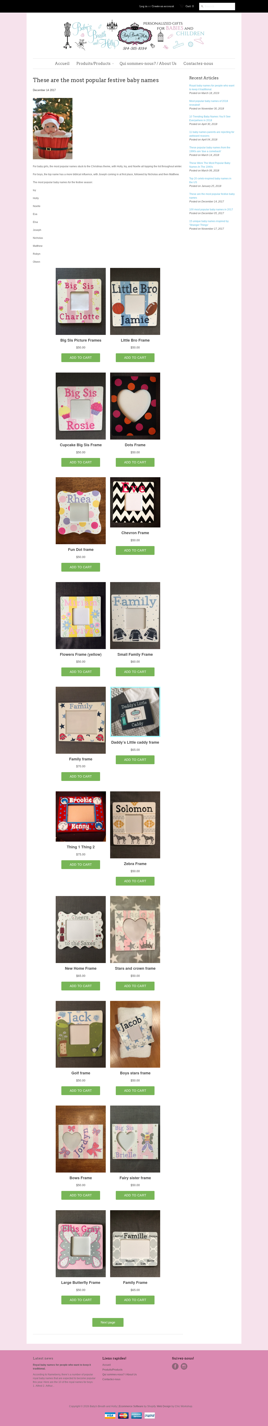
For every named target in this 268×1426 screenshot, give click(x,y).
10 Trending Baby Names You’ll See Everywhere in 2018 (210, 118)
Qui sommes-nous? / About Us (119, 1374)
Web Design (164, 1406)
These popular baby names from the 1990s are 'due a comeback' (209, 149)
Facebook (175, 1366)
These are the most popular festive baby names (212, 196)
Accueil (106, 1364)
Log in (143, 6)
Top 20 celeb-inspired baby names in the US (210, 180)
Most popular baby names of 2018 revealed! (208, 103)
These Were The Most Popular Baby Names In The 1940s (209, 165)
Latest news (43, 1358)
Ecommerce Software (131, 1406)
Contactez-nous (111, 1379)
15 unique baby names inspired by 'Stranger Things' (209, 223)
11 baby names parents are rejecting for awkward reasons (211, 134)
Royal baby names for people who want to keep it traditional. (211, 87)
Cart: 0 (190, 6)
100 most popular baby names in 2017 (211, 209)
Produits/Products (112, 1369)
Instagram (184, 1366)
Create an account (163, 6)
